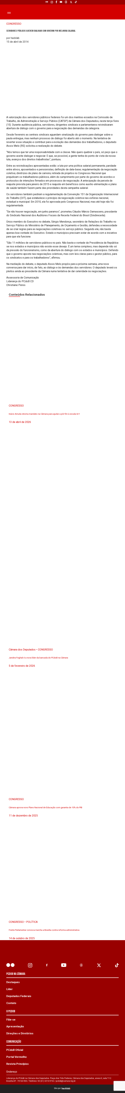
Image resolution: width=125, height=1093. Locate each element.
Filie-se (10, 1019)
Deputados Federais (18, 996)
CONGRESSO (13, 23)
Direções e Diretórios (19, 1033)
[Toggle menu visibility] (9, 12)
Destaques (13, 982)
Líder (9, 989)
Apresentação (15, 1026)
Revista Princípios (17, 1063)
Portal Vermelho (16, 1056)
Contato (11, 1003)
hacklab (66, 1088)
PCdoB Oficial (14, 1050)
